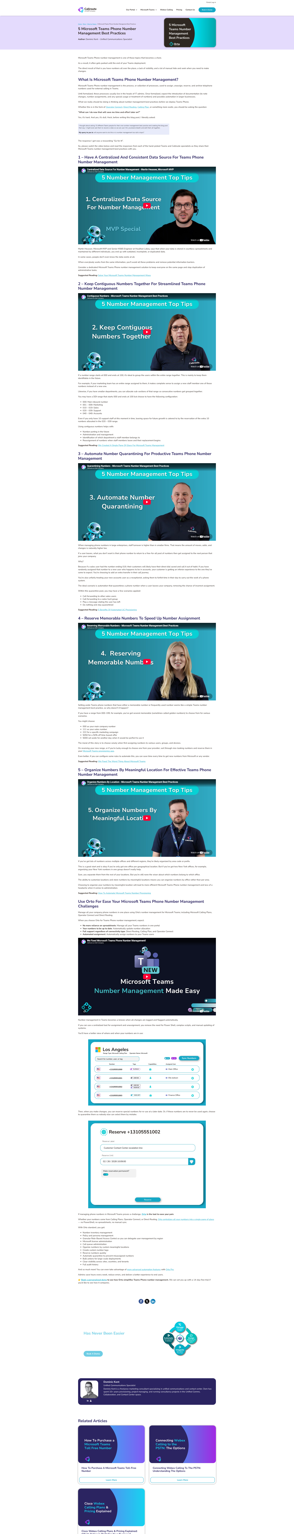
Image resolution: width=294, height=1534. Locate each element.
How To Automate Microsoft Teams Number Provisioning (124, 893)
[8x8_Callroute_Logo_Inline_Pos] (87, 8)
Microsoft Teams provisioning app (98, 751)
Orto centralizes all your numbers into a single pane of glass (186, 1219)
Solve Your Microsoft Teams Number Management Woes (124, 275)
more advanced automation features (144, 1269)
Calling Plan (143, 107)
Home (80, 24)
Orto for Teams (91, 24)
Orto (144, 1214)
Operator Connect (114, 107)
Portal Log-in (211, 2)
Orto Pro (170, 1269)
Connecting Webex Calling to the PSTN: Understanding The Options (177, 1469)
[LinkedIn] (153, 1301)
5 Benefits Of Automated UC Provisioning (117, 609)
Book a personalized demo (94, 1279)
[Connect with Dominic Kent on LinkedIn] (88, 1400)
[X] (147, 1301)
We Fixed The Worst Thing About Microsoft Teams (122, 761)
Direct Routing (130, 107)
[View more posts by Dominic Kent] (91, 1400)
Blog (84, 24)
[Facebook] (141, 1301)
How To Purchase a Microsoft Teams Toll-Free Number (109, 1469)
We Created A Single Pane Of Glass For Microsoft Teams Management (131, 445)
